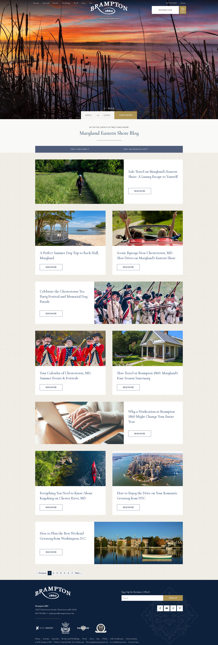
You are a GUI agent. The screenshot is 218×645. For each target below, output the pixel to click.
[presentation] (79, 181)
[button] (11, 59)
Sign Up (173, 598)
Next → (78, 573)
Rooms (36, 3)
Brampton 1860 (109, 9)
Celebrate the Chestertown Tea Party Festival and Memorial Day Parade (63, 296)
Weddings (66, 3)
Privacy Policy (133, 642)
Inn (98, 638)
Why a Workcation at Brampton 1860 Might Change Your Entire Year (151, 416)
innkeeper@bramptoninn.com (61, 613)
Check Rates (125, 115)
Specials (46, 3)
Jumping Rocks (102, 642)
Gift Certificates (116, 638)
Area (84, 3)
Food (76, 3)
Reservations (165, 10)
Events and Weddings (70, 638)
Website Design (59, 642)
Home (183, 3)
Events (55, 3)
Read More (139, 191)
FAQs (104, 638)
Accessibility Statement (118, 642)
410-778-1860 (171, 3)
